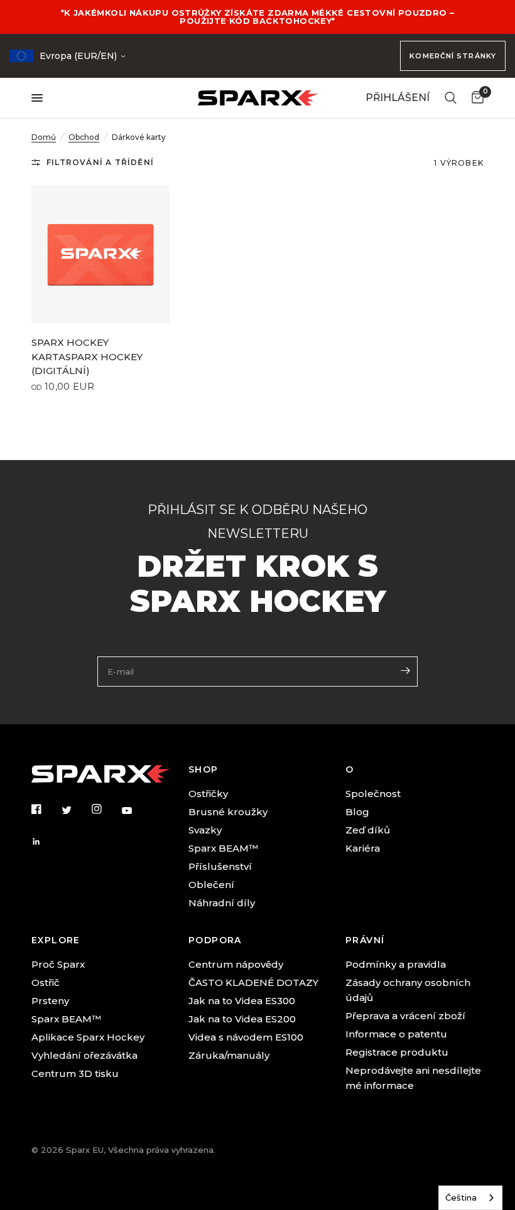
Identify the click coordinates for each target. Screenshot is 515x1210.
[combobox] (470, 1198)
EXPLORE (55, 940)
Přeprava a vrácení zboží (405, 1016)
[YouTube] (135, 811)
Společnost (373, 794)
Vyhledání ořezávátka (84, 1055)
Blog (357, 812)
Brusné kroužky (228, 812)
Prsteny (50, 1001)
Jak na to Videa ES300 (241, 1001)
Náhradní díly (221, 903)
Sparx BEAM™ (223, 848)
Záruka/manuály (228, 1055)
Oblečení (211, 885)
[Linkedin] (45, 841)
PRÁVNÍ (364, 940)
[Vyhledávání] (450, 98)
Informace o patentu (396, 1034)
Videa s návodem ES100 (245, 1037)
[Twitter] (75, 809)
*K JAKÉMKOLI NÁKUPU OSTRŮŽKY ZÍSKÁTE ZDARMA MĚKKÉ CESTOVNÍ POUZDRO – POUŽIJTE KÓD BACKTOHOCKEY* (258, 17)
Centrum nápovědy (235, 964)
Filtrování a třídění (100, 162)
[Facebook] (45, 809)
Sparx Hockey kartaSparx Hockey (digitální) (87, 356)
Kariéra (362, 848)
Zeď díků (367, 830)
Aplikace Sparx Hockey (87, 1037)
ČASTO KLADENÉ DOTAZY (253, 982)
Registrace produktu (396, 1052)
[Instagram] (105, 809)
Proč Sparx (58, 964)
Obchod (83, 137)
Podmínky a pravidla (395, 964)
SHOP (203, 769)
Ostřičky (208, 794)
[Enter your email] (405, 670)
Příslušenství (220, 866)
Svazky (205, 830)
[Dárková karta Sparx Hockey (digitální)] (100, 254)
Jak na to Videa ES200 (242, 1019)
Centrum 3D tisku (75, 1073)
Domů (43, 137)
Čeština (461, 1197)
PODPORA (215, 940)
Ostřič (45, 982)
